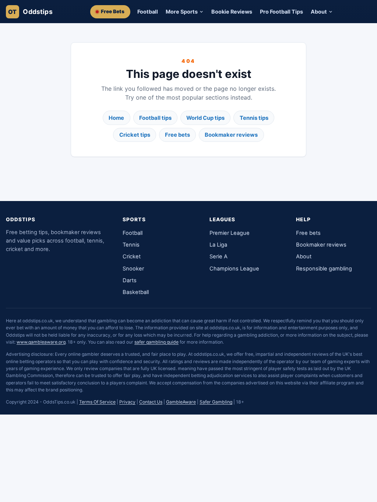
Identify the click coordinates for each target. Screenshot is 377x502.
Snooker (133, 268)
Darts (130, 280)
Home (116, 118)
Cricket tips (134, 135)
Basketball (136, 292)
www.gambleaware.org (41, 342)
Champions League (234, 268)
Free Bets (112, 11)
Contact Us (150, 402)
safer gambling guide (156, 342)
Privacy (127, 402)
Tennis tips (254, 118)
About (303, 256)
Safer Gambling (216, 402)
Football (147, 11)
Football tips (155, 118)
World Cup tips (205, 118)
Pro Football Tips (281, 11)
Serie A (218, 256)
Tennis (131, 244)
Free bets (177, 135)
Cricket (132, 256)
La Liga (218, 244)
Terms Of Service (97, 402)
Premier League (229, 233)
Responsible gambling (324, 268)
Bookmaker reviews (231, 135)
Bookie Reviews (231, 11)
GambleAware (181, 402)
